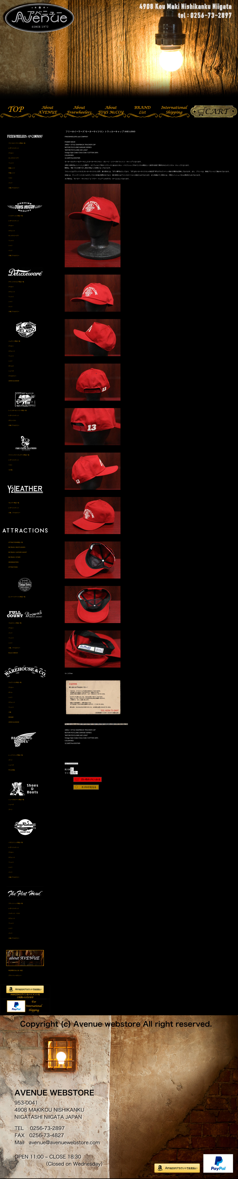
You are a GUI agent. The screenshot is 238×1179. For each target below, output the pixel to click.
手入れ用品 (11, 770)
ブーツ (10, 760)
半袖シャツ (11, 173)
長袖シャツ (11, 168)
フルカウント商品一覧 (14, 623)
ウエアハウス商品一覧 (14, 682)
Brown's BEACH (13, 653)
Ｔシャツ (11, 163)
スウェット (11, 230)
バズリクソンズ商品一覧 (15, 842)
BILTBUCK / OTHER (14, 557)
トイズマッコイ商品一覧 (15, 215)
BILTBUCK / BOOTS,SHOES (16, 547)
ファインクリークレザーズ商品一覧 (18, 455)
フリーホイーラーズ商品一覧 (16, 143)
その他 (10, 470)
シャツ (10, 245)
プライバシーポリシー (14, 975)
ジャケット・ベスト (14, 913)
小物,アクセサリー (13, 188)
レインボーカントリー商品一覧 (17, 410)
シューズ (11, 371)
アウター (11, 153)
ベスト (10, 178)
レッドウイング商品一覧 (15, 755)
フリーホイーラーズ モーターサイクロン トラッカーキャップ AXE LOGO (100, 131)
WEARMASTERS (13, 562)
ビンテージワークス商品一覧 (16, 596)
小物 (9, 712)
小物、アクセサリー (14, 512)
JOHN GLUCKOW (13, 381)
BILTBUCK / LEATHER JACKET (17, 552)
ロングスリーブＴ (13, 158)
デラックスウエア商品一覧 (16, 281)
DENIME (10, 717)
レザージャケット (13, 148)
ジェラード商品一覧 (14, 341)
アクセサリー (12, 376)
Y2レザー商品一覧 (13, 502)
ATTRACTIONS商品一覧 (15, 542)
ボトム (10, 692)
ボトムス (11, 366)
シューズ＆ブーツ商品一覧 (16, 799)
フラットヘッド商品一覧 (15, 903)
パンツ (10, 183)
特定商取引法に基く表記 (15, 970)
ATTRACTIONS (13, 567)
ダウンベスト (12, 420)
